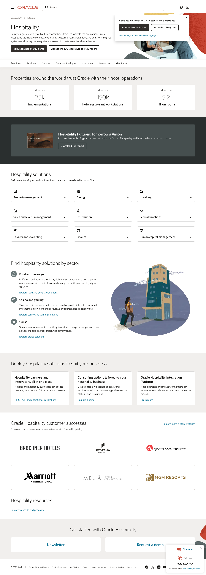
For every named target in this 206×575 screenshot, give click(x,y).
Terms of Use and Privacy (39, 567)
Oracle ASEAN (16, 18)
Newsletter (56, 544)
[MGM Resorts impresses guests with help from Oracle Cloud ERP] (166, 477)
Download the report (72, 145)
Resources (104, 63)
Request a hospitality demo (28, 48)
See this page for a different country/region (138, 35)
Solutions (16, 63)
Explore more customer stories (179, 423)
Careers (85, 567)
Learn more (147, 399)
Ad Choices (74, 567)
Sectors (46, 63)
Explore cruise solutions (31, 336)
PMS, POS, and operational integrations (35, 399)
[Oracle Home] (28, 7)
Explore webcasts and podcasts (27, 509)
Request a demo (86, 399)
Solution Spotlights (66, 63)
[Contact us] (193, 7)
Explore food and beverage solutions (38, 292)
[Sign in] (187, 7)
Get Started (122, 63)
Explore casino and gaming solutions (38, 314)
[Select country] (181, 7)
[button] (12, 7)
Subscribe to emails (99, 567)
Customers (87, 63)
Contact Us (131, 567)
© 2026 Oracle (17, 567)
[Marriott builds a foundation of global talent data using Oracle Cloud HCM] (40, 477)
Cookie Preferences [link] (59, 567)
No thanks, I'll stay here (165, 27)
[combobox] (103, 7)
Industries (31, 18)
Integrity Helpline (117, 567)
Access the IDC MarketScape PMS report (74, 48)
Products (31, 63)
